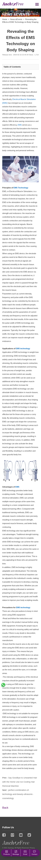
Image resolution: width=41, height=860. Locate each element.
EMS (20, 125)
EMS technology (23, 349)
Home (4, 19)
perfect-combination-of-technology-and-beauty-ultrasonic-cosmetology (17, 794)
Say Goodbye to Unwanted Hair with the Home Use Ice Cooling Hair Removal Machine (19, 782)
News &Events (16, 19)
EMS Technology (21, 188)
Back (5, 807)
